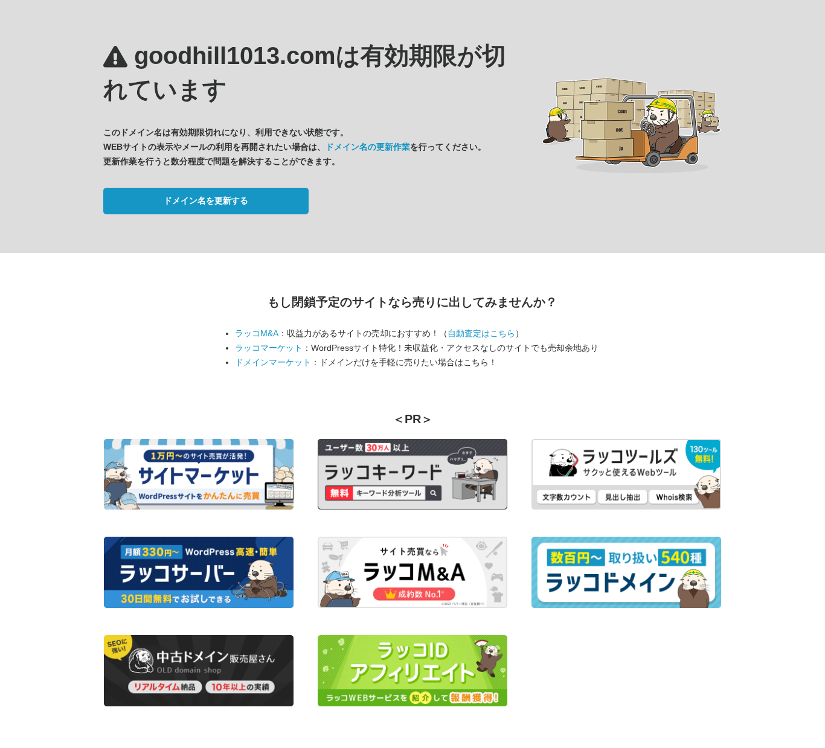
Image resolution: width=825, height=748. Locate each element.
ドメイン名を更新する (206, 200)
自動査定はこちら (481, 333)
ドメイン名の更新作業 (368, 147)
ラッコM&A (256, 333)
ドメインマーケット (273, 362)
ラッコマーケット (269, 348)
